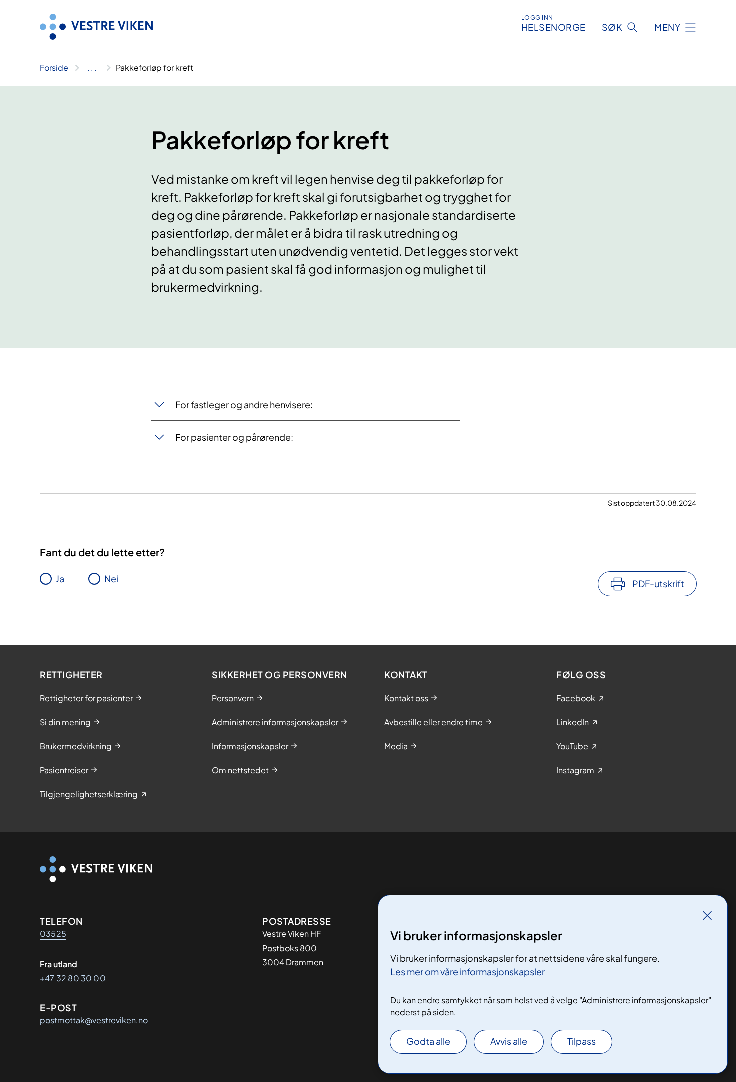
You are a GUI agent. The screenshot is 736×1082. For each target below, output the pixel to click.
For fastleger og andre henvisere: (244, 404)
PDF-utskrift (658, 583)
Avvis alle (508, 1041)
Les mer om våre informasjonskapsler (467, 971)
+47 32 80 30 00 (73, 978)
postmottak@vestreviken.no (94, 1020)
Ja (60, 578)
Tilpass (581, 1041)
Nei (111, 578)
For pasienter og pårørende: (234, 437)
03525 (53, 933)
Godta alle (428, 1041)
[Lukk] (707, 915)
